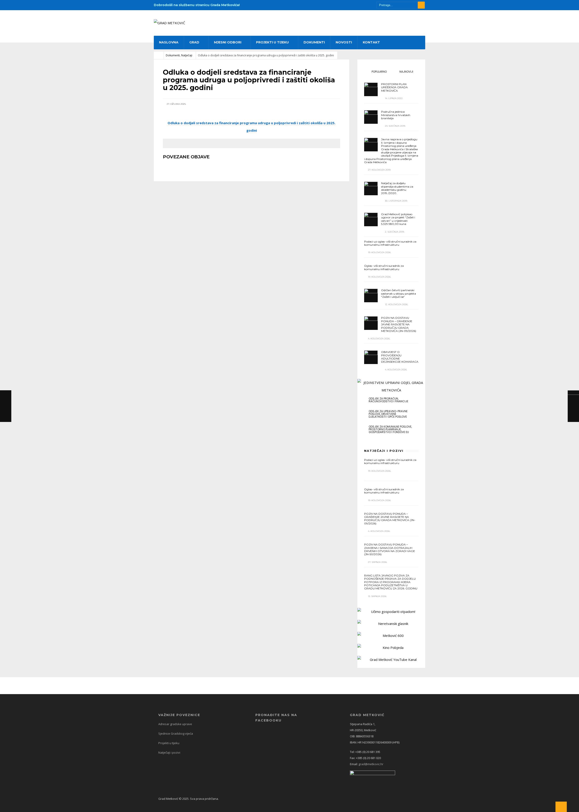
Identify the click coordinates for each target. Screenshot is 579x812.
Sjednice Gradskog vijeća (175, 733)
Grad (194, 42)
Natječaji (186, 55)
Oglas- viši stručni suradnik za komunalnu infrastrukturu (384, 267)
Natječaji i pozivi (169, 752)
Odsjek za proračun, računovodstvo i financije (388, 400)
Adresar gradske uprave (175, 724)
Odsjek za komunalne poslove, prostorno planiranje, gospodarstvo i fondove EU (390, 429)
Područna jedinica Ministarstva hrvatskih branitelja (395, 115)
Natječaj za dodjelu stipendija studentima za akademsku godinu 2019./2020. (397, 188)
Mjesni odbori (227, 42)
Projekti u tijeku (272, 42)
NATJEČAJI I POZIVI (383, 450)
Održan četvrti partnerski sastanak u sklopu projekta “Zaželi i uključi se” (398, 293)
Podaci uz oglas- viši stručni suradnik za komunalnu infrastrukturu (390, 243)
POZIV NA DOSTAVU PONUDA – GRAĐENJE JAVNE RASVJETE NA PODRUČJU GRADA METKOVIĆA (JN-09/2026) (398, 324)
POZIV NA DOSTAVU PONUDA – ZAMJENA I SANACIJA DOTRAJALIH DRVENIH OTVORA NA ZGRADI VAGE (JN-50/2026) (389, 549)
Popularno (379, 72)
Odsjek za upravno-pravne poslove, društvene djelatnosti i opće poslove (388, 414)
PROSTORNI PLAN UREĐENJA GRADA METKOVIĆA (394, 87)
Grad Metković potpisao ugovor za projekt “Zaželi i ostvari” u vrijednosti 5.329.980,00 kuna (398, 219)
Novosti (344, 42)
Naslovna (168, 42)
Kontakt (371, 42)
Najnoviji (406, 72)
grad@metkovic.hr (370, 764)
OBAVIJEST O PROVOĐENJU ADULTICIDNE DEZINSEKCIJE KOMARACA (399, 356)
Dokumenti (314, 42)
